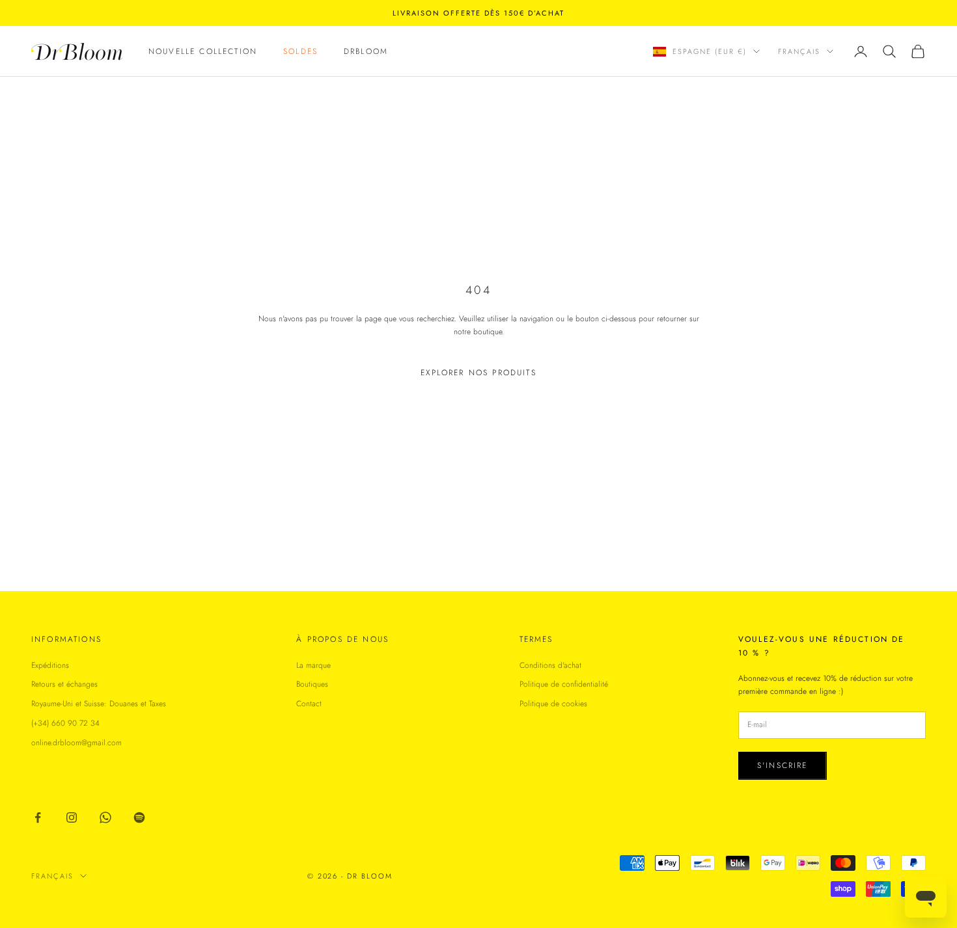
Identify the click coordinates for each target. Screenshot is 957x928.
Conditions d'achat (550, 665)
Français (799, 51)
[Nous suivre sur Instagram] (71, 817)
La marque (313, 665)
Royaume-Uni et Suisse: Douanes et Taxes (98, 703)
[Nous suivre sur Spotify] (139, 817)
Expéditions (50, 665)
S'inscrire (782, 765)
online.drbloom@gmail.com (76, 743)
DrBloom (366, 51)
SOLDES (300, 51)
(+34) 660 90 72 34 (65, 723)
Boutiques (312, 684)
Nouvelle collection (202, 51)
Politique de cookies (553, 703)
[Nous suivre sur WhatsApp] (105, 817)
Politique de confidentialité (564, 684)
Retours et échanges (64, 684)
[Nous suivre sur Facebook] (37, 817)
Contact (309, 703)
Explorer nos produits (478, 372)
